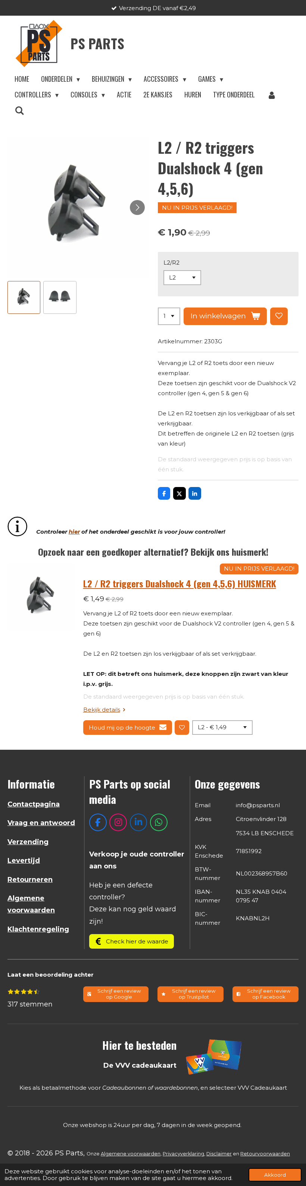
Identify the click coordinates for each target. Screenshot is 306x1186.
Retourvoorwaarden (265, 1154)
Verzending (28, 842)
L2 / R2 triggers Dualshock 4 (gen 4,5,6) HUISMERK (179, 583)
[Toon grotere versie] (214, 1056)
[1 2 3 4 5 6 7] (169, 316)
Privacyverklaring (183, 1154)
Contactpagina (33, 804)
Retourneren (30, 880)
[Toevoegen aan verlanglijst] (279, 316)
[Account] (271, 95)
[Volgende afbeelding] (137, 207)
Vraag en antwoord (41, 823)
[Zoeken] (19, 110)
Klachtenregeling (38, 929)
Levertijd (23, 860)
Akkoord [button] (275, 1175)
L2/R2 (171, 262)
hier (74, 531)
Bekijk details (101, 709)
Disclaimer (219, 1154)
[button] (23, 297)
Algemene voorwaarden (130, 1154)
